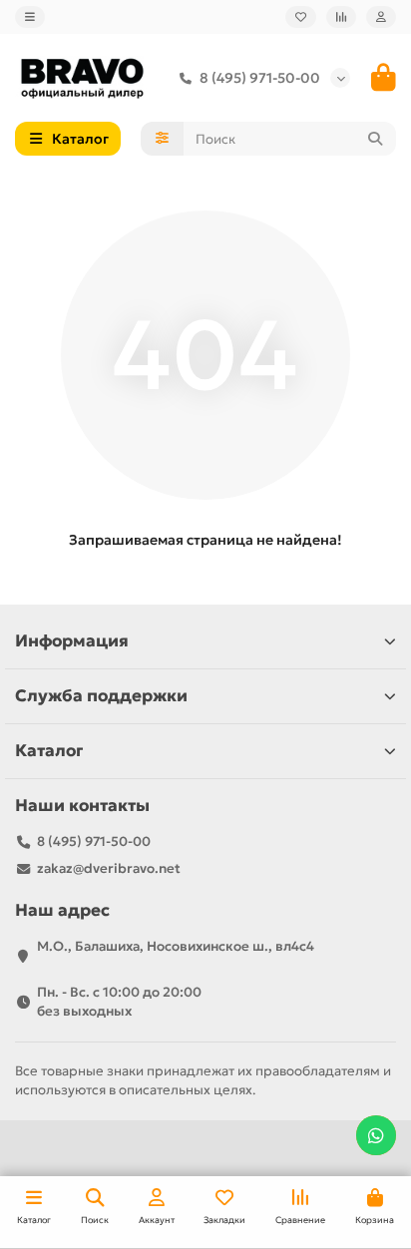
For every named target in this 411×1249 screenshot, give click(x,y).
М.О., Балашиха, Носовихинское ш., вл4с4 (175, 946)
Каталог (49, 750)
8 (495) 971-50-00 (260, 78)
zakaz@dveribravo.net (109, 868)
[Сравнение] (341, 17)
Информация (72, 640)
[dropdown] (30, 17)
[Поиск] (375, 139)
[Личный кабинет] (381, 17)
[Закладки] (300, 17)
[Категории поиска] (162, 139)
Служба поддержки (101, 695)
